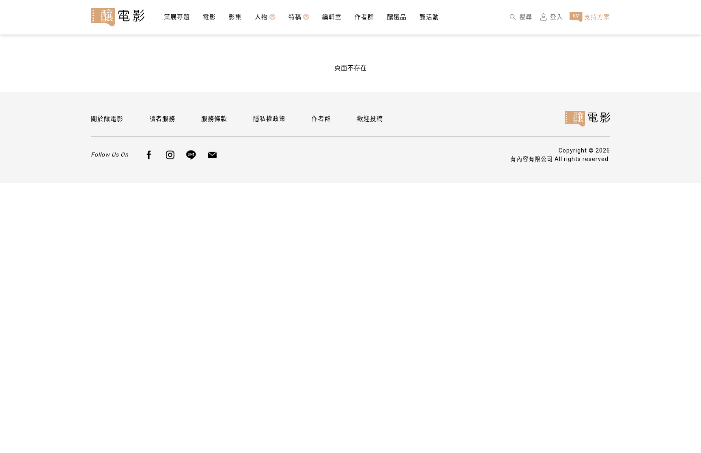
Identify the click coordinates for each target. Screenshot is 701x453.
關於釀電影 (107, 118)
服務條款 (214, 118)
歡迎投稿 (370, 118)
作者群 (321, 118)
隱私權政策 (269, 118)
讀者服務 (162, 118)
